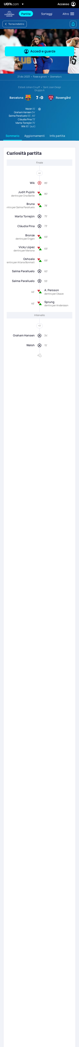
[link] (26, 14)
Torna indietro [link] (16, 24)
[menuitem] (28, 14)
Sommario (12, 135)
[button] (67, 14)
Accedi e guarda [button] (42, 51)
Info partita (57, 135)
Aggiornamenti (34, 135)
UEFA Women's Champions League (9, 14)
